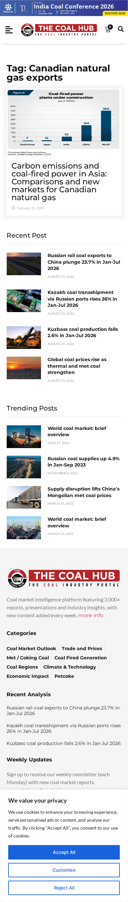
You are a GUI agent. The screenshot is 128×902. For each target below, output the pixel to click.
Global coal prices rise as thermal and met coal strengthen (77, 366)
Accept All (64, 852)
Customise (64, 870)
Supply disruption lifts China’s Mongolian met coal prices (83, 492)
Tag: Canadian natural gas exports (58, 73)
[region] (64, 845)
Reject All (64, 887)
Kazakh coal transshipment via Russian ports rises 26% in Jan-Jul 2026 (82, 298)
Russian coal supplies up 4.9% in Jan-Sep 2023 (83, 462)
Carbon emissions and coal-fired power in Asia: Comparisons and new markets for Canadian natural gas (59, 181)
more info (90, 615)
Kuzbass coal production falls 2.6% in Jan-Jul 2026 (83, 332)
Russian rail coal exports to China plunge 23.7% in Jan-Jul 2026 (84, 261)
